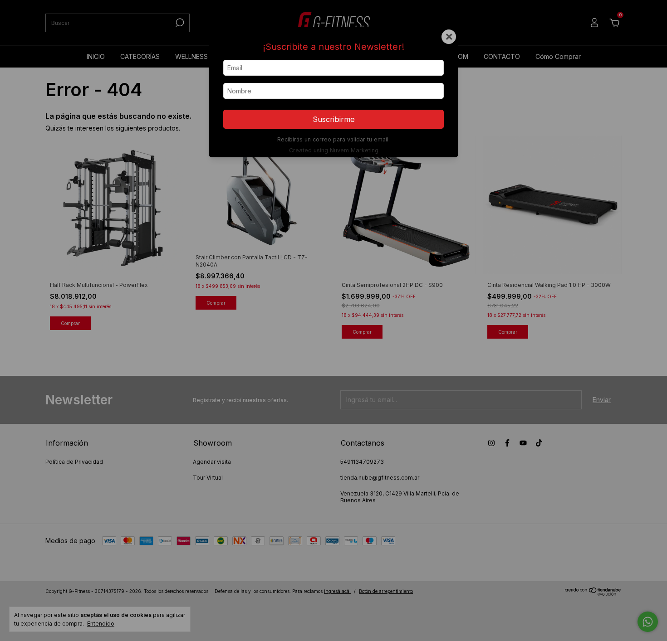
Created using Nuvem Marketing (333, 150)
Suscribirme (334, 119)
